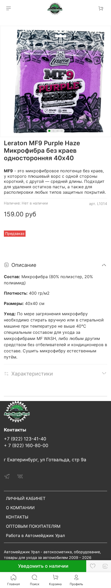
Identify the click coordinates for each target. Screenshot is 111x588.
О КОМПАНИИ (20, 507)
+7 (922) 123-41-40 (25, 438)
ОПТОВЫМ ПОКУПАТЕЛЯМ (33, 526)
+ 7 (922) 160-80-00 (26, 445)
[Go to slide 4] (62, 131)
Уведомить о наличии (43, 566)
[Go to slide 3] (58, 131)
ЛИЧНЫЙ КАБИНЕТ (25, 498)
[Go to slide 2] (53, 131)
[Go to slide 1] (49, 131)
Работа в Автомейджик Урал (35, 535)
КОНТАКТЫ (17, 516)
